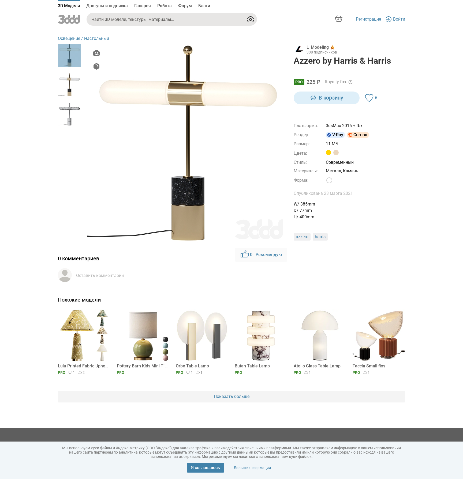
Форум (185, 5)
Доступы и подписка (107, 5)
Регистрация (368, 19)
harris (320, 236)
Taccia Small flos (369, 365)
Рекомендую (266, 254)
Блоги (204, 5)
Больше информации (252, 468)
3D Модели (69, 5)
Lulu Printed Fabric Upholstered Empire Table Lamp (83, 365)
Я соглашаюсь (205, 467)
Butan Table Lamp (252, 365)
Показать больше (231, 396)
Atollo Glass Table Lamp (317, 365)
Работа (164, 5)
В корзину (331, 97)
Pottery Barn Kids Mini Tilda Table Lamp (142, 365)
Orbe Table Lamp (192, 365)
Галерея (142, 5)
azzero (302, 236)
